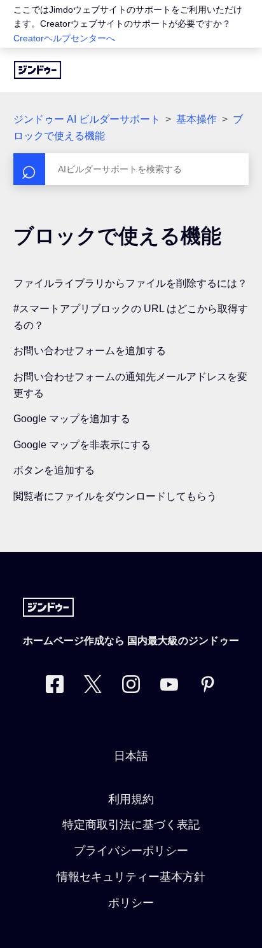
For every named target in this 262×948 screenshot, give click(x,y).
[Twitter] (93, 687)
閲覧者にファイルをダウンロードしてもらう (115, 496)
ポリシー (131, 902)
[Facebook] (55, 687)
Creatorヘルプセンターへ (64, 38)
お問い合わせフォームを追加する (89, 350)
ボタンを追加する (54, 470)
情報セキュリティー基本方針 (131, 876)
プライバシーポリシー (131, 850)
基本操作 (196, 119)
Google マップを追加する (71, 418)
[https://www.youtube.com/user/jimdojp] (169, 687)
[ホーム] (37, 70)
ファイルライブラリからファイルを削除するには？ (130, 283)
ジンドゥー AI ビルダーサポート (86, 119)
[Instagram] (131, 687)
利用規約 (131, 799)
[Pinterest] (207, 687)
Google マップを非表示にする (82, 444)
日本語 (131, 756)
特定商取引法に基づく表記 (131, 824)
